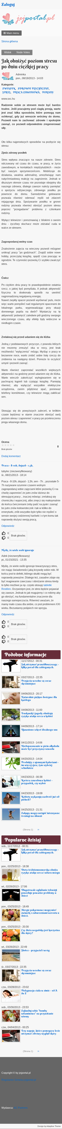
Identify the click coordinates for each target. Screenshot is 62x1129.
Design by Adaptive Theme (49, 1126)
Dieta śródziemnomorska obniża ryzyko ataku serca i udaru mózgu (40, 871)
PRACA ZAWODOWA (26, 92)
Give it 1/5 (2, 445)
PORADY (48, 92)
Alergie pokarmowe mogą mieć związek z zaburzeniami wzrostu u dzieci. (40, 912)
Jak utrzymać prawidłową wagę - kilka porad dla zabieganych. (40, 666)
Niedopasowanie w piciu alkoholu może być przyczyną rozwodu (40, 747)
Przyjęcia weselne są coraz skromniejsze (36, 682)
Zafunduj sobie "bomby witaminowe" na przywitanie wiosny (37, 1013)
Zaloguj (8, 4)
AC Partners (21, 1107)
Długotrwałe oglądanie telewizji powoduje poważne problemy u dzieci (39, 892)
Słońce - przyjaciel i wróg (35, 950)
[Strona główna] (31, 19)
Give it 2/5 (5, 445)
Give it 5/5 (13, 445)
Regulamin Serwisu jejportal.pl (18, 1079)
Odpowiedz (7, 526)
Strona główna (9, 41)
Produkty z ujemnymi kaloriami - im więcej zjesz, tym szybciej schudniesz (40, 765)
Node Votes (23, 52)
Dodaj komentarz (11, 456)
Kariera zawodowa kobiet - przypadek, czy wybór (36, 782)
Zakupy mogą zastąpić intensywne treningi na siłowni (40, 814)
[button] (11, 33)
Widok (7, 52)
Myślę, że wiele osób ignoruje (17, 550)
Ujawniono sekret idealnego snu (39, 729)
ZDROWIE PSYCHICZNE (33, 88)
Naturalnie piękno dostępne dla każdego (39, 698)
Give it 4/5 (11, 445)
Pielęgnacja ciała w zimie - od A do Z (39, 992)
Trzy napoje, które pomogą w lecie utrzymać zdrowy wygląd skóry (40, 1032)
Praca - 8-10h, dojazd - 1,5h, (17, 465)
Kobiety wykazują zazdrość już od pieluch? (40, 798)
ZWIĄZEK (8, 88)
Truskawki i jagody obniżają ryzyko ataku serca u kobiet (37, 715)
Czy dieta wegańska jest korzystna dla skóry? (40, 932)
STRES (6, 92)
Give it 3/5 (8, 445)
